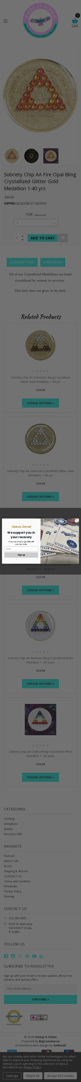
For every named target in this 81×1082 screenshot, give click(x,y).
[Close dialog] (76, 521)
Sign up (21, 554)
